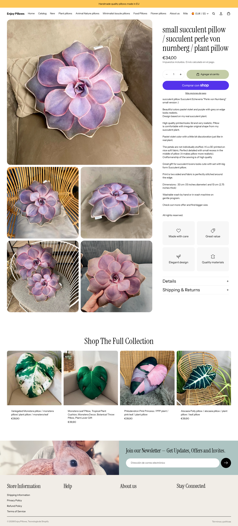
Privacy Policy (14, 500)
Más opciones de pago (195, 93)
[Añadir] (56, 400)
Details (169, 281)
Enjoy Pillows (20, 521)
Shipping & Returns (181, 289)
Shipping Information (18, 494)
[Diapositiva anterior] (12, 378)
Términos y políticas (221, 521)
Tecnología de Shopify (38, 521)
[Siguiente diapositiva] (56, 378)
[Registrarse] (226, 463)
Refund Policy (14, 505)
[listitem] (185, 14)
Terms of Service (16, 511)
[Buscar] (213, 13)
